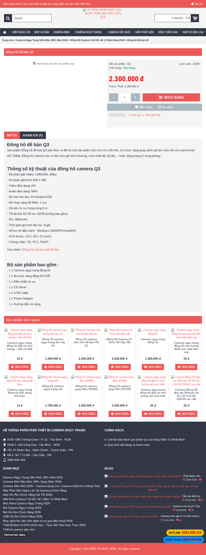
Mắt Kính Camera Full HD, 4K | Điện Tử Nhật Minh (35, 499)
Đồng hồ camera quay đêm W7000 (119, 387)
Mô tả (12, 135)
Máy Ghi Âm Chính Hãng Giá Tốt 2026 (27, 494)
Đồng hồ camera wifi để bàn (40, 249)
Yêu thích (145, 107)
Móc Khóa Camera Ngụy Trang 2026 (26, 503)
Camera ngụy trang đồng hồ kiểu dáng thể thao (19, 392)
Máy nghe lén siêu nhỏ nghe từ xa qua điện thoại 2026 (38, 520)
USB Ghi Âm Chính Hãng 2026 (22, 516)
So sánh (167, 107)
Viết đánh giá (152, 114)
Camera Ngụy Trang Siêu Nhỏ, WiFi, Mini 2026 (33, 477)
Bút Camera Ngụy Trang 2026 (22, 507)
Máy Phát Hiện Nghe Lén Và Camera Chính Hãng (34, 490)
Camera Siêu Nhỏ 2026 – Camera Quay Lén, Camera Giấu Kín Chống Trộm (51, 486)
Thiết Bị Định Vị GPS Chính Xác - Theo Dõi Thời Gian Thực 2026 (44, 525)
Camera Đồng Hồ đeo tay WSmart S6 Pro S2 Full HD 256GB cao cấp (186, 394)
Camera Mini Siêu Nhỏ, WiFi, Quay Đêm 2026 (32, 481)
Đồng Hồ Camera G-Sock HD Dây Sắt (119, 341)
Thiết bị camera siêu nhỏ (19, 529)
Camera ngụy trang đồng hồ (153, 341)
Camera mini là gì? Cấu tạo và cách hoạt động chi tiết (188, 506)
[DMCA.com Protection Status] (15, 536)
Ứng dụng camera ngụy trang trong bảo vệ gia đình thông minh (193, 476)
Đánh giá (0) (33, 135)
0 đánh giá (135, 114)
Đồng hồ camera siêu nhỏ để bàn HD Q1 (86, 342)
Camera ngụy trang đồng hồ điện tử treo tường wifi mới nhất (153, 392)
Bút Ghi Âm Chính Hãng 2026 (22, 512)
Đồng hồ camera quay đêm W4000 (86, 387)
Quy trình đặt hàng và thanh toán (129, 444)
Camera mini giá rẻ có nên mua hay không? (182, 516)
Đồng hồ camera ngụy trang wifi (53, 387)
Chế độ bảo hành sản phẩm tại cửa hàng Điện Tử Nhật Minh (146, 439)
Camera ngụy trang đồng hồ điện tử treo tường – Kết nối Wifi (20, 346)
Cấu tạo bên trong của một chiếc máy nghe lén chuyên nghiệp (192, 496)
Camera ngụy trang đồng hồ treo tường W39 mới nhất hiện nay (186, 347)
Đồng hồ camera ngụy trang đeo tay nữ (53, 342)
